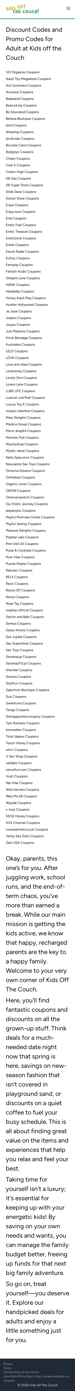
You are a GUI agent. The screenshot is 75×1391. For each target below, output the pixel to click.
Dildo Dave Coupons (21, 192)
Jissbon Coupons (18, 318)
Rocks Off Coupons (20, 590)
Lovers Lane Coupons (22, 384)
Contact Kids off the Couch (21, 1372)
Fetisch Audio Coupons (23, 271)
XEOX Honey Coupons (22, 816)
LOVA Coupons (17, 358)
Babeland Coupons (20, 99)
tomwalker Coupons (21, 730)
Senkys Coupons (18, 623)
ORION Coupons (18, 491)
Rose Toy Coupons (19, 604)
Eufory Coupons (18, 258)
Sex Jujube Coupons (21, 637)
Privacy (8, 1364)
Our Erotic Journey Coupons (27, 504)
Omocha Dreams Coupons (25, 471)
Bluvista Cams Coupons (23, 145)
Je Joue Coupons (19, 311)
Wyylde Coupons (18, 803)
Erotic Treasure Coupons (24, 232)
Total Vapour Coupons (22, 736)
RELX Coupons (17, 577)
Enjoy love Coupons (20, 212)
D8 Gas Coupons (18, 178)
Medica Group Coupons (23, 424)
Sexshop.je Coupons (21, 657)
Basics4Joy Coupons (21, 105)
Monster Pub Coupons (22, 437)
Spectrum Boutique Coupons (27, 690)
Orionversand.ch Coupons (25, 497)
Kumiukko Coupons (20, 344)
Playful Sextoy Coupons (23, 524)
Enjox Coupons (17, 205)
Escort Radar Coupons (22, 251)
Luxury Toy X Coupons (22, 404)
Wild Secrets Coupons (22, 790)
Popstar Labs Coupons (22, 537)
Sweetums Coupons (21, 703)
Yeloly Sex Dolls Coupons (25, 836)
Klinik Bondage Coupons (24, 338)
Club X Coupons (18, 165)
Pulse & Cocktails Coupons (26, 550)
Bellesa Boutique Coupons (25, 119)
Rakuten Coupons (19, 570)
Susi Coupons (16, 697)
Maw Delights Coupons (23, 418)
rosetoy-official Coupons (24, 610)
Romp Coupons (17, 597)
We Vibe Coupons (19, 783)
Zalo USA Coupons (20, 843)
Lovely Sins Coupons (21, 378)
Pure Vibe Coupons (20, 557)
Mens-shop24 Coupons (23, 431)
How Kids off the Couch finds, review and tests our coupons (36, 1378)
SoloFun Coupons (19, 683)
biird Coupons (16, 125)
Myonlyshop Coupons (22, 444)
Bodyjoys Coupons (19, 152)
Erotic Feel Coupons (21, 225)
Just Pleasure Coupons (23, 331)
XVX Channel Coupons (23, 823)
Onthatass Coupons (20, 477)
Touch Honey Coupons (23, 743)
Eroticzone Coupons (21, 238)
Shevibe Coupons (19, 670)
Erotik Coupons (17, 245)
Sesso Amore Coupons (23, 630)
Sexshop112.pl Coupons (23, 663)
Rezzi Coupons (17, 584)
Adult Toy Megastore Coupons (28, 79)
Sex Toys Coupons (19, 650)
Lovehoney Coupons (21, 371)
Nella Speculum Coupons (25, 457)
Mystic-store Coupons (22, 451)
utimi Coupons (17, 750)
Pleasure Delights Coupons (26, 530)
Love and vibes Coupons (24, 364)
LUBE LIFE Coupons (20, 391)
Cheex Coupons (18, 158)
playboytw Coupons (20, 511)
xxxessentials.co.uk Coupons (27, 829)
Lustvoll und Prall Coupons (25, 398)
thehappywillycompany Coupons (30, 716)
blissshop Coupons (20, 132)
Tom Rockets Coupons (22, 723)
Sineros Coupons (18, 677)
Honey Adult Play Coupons (26, 298)
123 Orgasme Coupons (22, 72)
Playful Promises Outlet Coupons (30, 517)
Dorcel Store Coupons (22, 198)
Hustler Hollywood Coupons (27, 305)
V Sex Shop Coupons (21, 756)
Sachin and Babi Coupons (25, 617)
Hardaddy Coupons (20, 291)
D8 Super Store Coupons (24, 185)
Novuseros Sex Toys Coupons (28, 464)
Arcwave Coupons (19, 92)
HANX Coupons (17, 285)
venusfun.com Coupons (23, 770)
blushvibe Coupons (20, 139)
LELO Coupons (17, 351)
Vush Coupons (17, 776)
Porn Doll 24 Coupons (22, 544)
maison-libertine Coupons (25, 411)
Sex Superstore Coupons (24, 643)
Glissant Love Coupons (23, 278)
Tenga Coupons (17, 710)
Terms (7, 1368)
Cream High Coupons (22, 172)
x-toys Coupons (17, 809)
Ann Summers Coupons (23, 85)
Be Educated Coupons (22, 112)
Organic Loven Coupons (23, 484)
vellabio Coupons (18, 763)
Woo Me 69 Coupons (21, 796)
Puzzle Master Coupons (23, 564)
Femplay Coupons (19, 265)
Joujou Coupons (18, 325)
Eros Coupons (16, 218)
